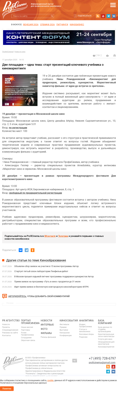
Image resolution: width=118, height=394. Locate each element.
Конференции (66, 335)
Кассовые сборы (86, 334)
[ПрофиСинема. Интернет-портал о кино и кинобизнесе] (15, 6)
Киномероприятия (106, 347)
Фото (44, 329)
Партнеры (25, 330)
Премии (63, 327)
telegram (108, 15)
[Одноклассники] (32, 250)
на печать (107, 56)
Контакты (6, 335)
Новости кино (20, 52)
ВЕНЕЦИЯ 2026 (30, 24)
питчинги (62, 24)
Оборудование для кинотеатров (106, 343)
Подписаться (84, 16)
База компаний (105, 322)
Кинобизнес (77, 24)
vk (113, 15)
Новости (6, 324)
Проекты (6, 327)
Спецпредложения (10, 330)
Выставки (64, 330)
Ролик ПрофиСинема (27, 334)
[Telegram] (26, 250)
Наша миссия (27, 327)
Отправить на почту (114, 55)
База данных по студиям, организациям (105, 329)
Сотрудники (26, 338)
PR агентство (11, 320)
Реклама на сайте (10, 333)
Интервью (47, 324)
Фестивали (64, 324)
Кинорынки (65, 333)
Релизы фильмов (48, 337)
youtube (103, 15)
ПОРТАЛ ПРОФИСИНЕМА (30, 322)
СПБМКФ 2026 (47, 24)
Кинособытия (69, 320)
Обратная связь (28, 340)
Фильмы (46, 333)
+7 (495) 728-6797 (102, 358)
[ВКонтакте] (20, 250)
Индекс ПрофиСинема (85, 325)
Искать (52, 16)
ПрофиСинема (7, 52)
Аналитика (86, 320)
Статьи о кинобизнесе (84, 330)
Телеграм (63, 236)
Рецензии (83, 337)
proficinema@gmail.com (102, 362)
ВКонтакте (50, 236)
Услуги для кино (105, 339)
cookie (50, 380)
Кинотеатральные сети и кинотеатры (106, 335)
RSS (97, 15)
